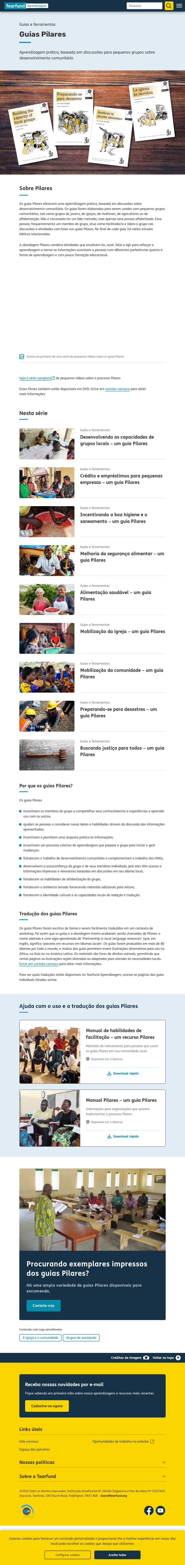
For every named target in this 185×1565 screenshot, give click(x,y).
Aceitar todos (117, 1555)
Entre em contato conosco (38, 964)
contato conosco (117, 389)
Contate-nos (44, 1306)
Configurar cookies (68, 1555)
